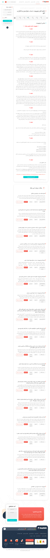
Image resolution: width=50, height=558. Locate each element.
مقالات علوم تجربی (33, 1)
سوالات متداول (38, 535)
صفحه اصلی (37, 1)
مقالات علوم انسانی (21, 1)
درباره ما (34, 535)
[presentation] (47, 18)
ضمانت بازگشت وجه (7, 23)
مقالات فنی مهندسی (27, 1)
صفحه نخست (36, 533)
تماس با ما (31, 535)
